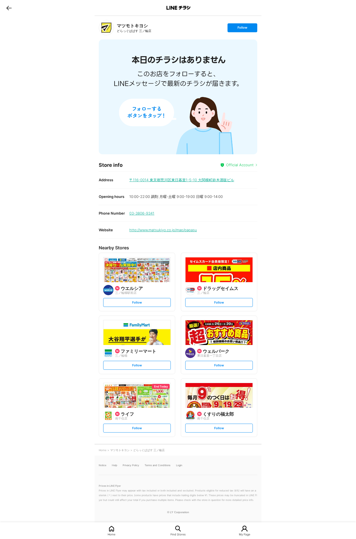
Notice (102, 465)
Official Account (240, 165)
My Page (244, 534)
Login (179, 465)
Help (114, 465)
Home (111, 534)
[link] (106, 27)
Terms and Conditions (157, 465)
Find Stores (178, 534)
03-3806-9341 (141, 213)
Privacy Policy (131, 465)
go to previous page (9, 8)
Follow (242, 28)
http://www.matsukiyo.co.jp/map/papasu (163, 230)
